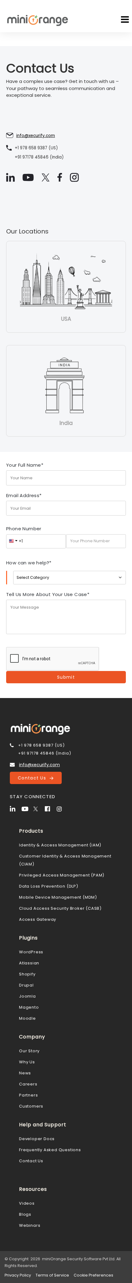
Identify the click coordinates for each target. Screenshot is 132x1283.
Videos (27, 1203)
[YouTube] (26, 808)
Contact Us (33, 778)
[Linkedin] (15, 808)
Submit (66, 677)
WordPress (31, 952)
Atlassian (29, 963)
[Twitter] (38, 808)
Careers (28, 1084)
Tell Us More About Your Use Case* (47, 594)
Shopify (27, 974)
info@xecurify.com (35, 136)
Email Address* (24, 495)
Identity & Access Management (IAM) (60, 845)
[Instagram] (61, 808)
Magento (29, 1007)
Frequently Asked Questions (50, 1150)
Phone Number (23, 528)
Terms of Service (52, 1275)
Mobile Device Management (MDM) (58, 897)
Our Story (29, 1051)
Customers (31, 1106)
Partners (28, 1095)
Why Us (27, 1062)
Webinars (29, 1225)
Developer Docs (37, 1139)
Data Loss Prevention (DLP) (48, 886)
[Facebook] (50, 808)
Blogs (25, 1214)
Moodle (27, 1018)
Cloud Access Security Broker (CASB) (60, 908)
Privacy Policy (18, 1275)
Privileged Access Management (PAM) (61, 875)
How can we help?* (29, 562)
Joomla (27, 996)
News (25, 1073)
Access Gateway (37, 919)
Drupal (26, 985)
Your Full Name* (24, 465)
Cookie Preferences (93, 1275)
